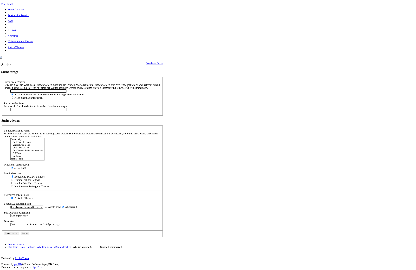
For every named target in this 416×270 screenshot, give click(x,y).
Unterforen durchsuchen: (16, 164)
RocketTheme (22, 258)
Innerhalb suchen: (13, 173)
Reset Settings (27, 247)
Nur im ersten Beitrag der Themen (32, 186)
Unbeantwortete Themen (20, 41)
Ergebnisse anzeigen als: (16, 195)
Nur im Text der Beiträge (27, 180)
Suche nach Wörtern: (15, 82)
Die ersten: (9, 221)
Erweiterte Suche (154, 63)
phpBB (18, 264)
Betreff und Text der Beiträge (29, 176)
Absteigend (71, 207)
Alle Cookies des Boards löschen (54, 247)
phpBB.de (37, 267)
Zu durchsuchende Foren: (17, 130)
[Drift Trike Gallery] (28, 147)
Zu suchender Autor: (14, 103)
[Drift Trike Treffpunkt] (28, 142)
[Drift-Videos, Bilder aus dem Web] (28, 150)
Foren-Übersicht (16, 9)
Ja (15, 167)
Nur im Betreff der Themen (28, 183)
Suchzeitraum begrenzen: (17, 212)
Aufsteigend (54, 207)
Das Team (13, 247)
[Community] (28, 139)
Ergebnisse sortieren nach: (17, 203)
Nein (23, 167)
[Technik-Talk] (28, 159)
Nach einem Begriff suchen (28, 97)
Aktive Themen (16, 47)
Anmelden (13, 36)
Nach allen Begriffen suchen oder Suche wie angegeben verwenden (49, 94)
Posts (17, 198)
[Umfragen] (28, 156)
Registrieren (14, 30)
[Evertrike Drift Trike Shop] (1, 57)
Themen (28, 198)
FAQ (10, 21)
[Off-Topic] (28, 153)
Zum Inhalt (7, 4)
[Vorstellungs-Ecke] (28, 145)
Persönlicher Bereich (18, 15)
